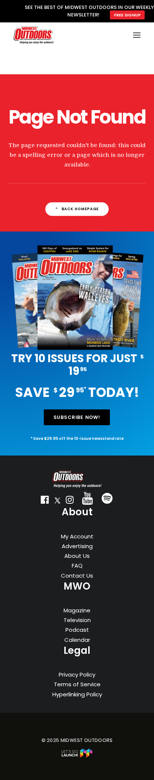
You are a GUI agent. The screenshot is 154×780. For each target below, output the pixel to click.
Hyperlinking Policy (77, 694)
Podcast (77, 630)
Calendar (77, 640)
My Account (77, 536)
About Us (77, 556)
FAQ (77, 565)
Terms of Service (77, 684)
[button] (45, 501)
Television (77, 620)
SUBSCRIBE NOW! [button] (77, 417)
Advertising (77, 546)
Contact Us (77, 575)
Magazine (77, 610)
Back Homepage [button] (80, 209)
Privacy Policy (77, 674)
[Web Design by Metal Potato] (77, 756)
